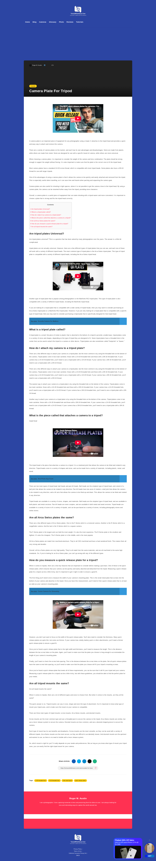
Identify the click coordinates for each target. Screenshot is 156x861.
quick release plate (80, 780)
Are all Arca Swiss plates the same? (42, 221)
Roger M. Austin (78, 798)
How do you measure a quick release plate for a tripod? (49, 223)
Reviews (70, 22)
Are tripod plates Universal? (40, 209)
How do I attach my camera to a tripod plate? (45, 215)
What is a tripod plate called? (40, 212)
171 (52, 65)
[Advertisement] (78, 41)
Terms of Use (77, 851)
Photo (61, 22)
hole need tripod (67, 780)
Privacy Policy (78, 849)
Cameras (42, 22)
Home (27, 22)
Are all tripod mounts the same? (41, 226)
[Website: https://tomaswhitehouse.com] (78, 810)
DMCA (78, 855)
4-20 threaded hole (41, 780)
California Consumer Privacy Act (78, 853)
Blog (34, 22)
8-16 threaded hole (54, 780)
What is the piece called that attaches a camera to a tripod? (50, 218)
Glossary (52, 22)
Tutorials (79, 22)
